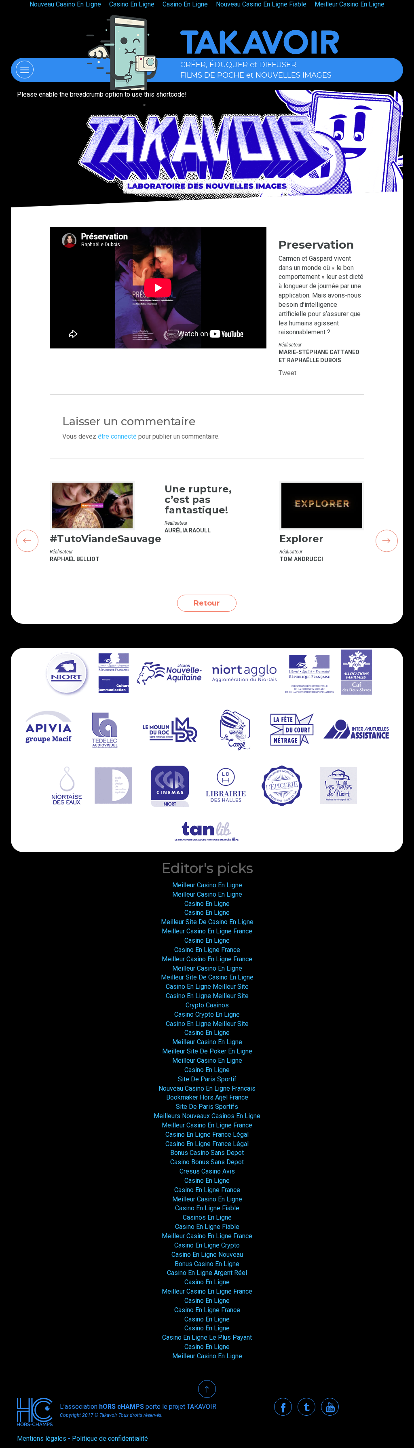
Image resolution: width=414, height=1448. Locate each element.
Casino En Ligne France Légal (207, 1134)
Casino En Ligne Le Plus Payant (207, 1337)
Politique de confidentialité (110, 1438)
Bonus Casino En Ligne (207, 1264)
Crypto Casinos (207, 1005)
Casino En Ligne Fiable (207, 1208)
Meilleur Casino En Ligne (207, 885)
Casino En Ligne (207, 904)
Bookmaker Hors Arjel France (207, 1097)
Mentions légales (41, 1438)
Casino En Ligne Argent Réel (207, 1273)
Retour (207, 603)
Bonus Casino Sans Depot (207, 1153)
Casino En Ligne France (207, 950)
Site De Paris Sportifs (207, 1106)
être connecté (117, 436)
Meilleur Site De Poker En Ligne (207, 1051)
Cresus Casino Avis (207, 1171)
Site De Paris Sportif (207, 1079)
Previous (27, 541)
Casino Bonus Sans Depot (207, 1162)
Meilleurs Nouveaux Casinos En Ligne (207, 1116)
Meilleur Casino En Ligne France (207, 931)
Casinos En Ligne (207, 1217)
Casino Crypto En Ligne (207, 1014)
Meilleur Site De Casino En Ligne (207, 922)
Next (387, 541)
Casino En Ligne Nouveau (207, 1254)
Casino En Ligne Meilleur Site (207, 986)
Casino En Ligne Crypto (207, 1245)
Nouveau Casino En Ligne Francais (207, 1088)
